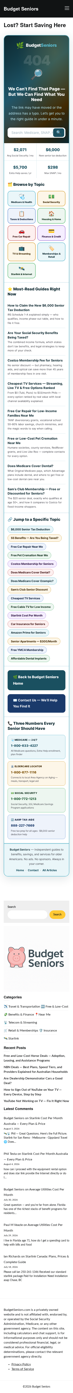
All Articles (49, 870)
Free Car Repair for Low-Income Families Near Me (32, 413)
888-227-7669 (22, 825)
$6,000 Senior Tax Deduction (30, 529)
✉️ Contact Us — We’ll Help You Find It (35, 703)
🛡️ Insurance (48, 1030)
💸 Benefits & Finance (19, 1014)
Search (12, 907)
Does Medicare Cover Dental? (30, 466)
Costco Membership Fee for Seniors (35, 360)
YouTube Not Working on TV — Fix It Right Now (36, 1101)
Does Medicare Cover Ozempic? (32, 581)
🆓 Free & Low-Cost (54, 1006)
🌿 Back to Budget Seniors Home (36, 680)
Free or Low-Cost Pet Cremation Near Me (32, 440)
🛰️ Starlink (11, 1038)
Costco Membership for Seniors (32, 563)
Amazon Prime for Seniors (28, 632)
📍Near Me (42, 1014)
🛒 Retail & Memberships (21, 1030)
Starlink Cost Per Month (27, 615)
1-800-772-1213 (23, 799)
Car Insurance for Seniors (28, 624)
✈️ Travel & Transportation (22, 1006)
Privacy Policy (21, 1364)
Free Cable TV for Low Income (31, 606)
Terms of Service (22, 1369)
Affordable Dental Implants (29, 658)
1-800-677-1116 (23, 772)
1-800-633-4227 (24, 746)
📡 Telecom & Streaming (20, 1022)
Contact (33, 870)
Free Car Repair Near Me (27, 546)
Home (20, 870)
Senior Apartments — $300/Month (34, 641)
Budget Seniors (21, 9)
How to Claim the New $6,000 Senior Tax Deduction (36, 307)
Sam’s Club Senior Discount (29, 589)
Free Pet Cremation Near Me (29, 555)
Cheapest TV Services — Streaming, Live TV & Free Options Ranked (35, 386)
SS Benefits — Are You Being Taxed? (34, 538)
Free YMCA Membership (27, 650)
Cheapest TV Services (25, 598)
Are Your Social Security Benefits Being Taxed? (33, 335)
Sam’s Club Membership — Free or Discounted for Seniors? (34, 491)
